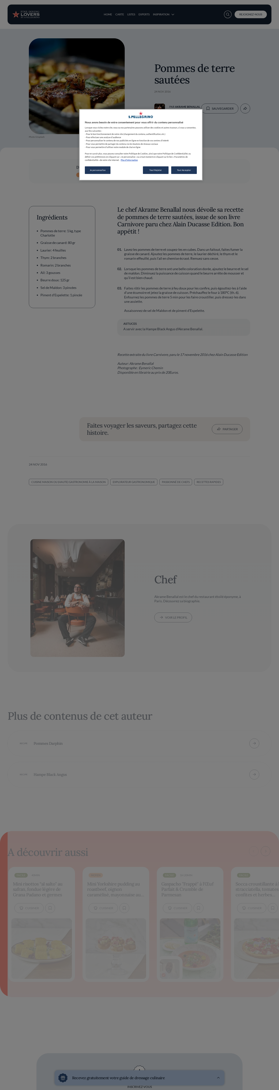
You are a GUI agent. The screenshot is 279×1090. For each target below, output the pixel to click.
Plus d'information (129, 160)
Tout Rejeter (155, 170)
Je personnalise (98, 170)
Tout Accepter (184, 170)
